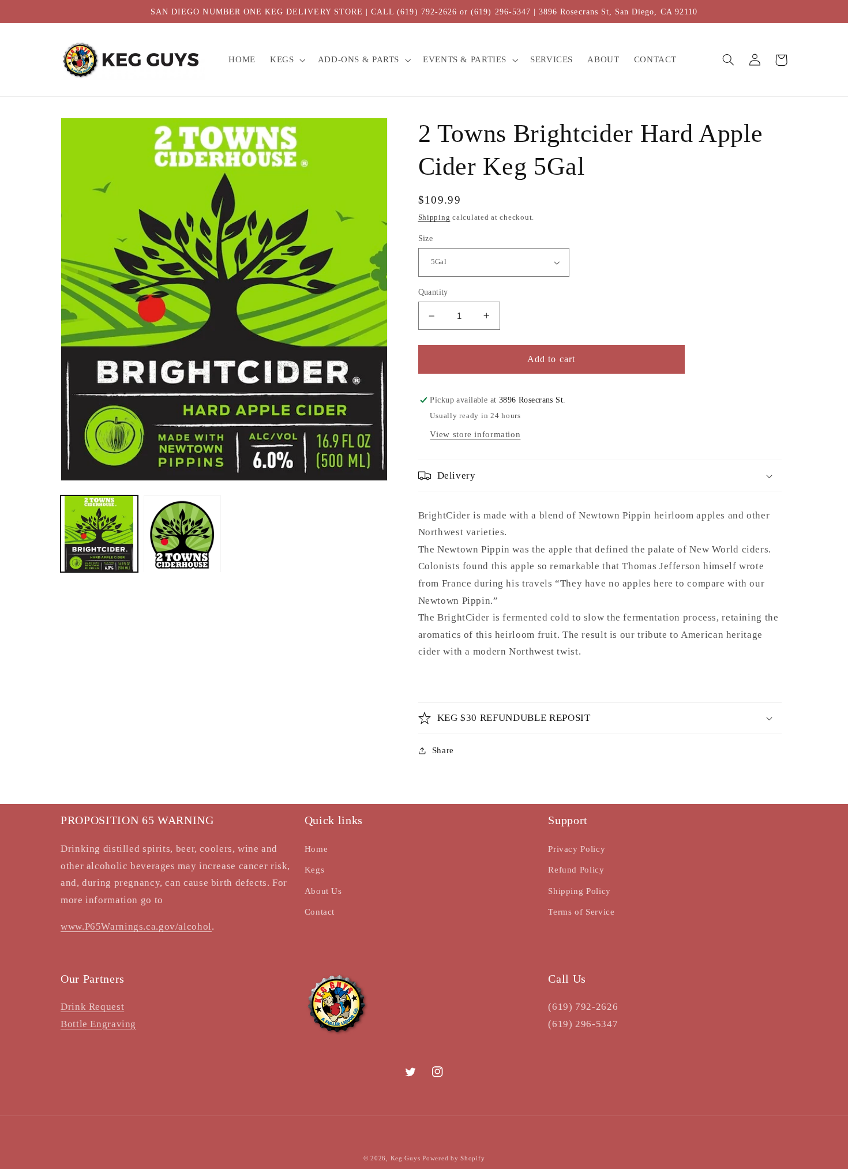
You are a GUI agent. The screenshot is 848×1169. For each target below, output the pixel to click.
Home (316, 849)
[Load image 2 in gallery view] (182, 534)
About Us (323, 891)
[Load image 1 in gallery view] (99, 534)
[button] (286, 60)
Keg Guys (406, 1158)
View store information (475, 434)
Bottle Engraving (98, 1023)
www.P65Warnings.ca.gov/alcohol (136, 926)
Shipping (434, 217)
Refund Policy (576, 869)
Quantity (433, 292)
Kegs (315, 869)
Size (425, 238)
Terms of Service (581, 911)
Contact (320, 911)
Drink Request (92, 1006)
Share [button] (443, 750)
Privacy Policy (576, 849)
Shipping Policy (579, 891)
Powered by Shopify (453, 1158)
